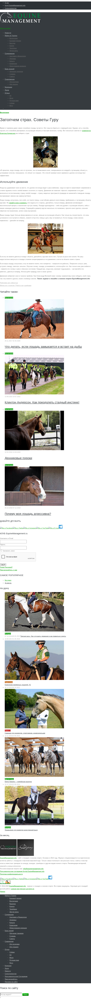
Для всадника (14, 82)
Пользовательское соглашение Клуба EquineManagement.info (22, 871)
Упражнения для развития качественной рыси (21, 830)
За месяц (8, 583)
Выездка (12, 43)
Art (10, 96)
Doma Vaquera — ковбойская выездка (18, 782)
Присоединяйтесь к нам (8, 570)
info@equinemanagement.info (33, 869)
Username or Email (6, 538)
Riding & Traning (11, 36)
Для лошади (13, 84)
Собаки (11, 103)
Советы (12, 76)
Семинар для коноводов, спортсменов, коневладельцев (25, 733)
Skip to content (5, 28)
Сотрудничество (10, 8)
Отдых (7, 93)
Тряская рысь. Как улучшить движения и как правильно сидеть (43, 636)
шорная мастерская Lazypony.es (22, 889)
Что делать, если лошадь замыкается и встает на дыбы (43, 346)
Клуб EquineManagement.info (15, 5)
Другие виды (13, 51)
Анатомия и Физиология (17, 56)
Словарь (12, 74)
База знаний (9, 69)
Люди (7, 90)
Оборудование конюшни (17, 66)
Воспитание (13, 38)
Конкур (11, 46)
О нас (7, 3)
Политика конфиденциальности (11, 874)
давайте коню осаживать (18, 203)
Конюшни (8, 87)
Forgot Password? (6, 567)
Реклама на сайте (11, 982)
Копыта (12, 61)
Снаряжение (10, 79)
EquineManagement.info (8, 858)
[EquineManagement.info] (20, 22)
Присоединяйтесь (11, 979)
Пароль (2, 544)
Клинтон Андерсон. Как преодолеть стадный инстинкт (42, 402)
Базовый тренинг (15, 41)
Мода (11, 98)
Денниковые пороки (18, 458)
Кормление (13, 63)
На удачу (8, 580)
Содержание (10, 53)
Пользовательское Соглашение (16, 976)
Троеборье (13, 48)
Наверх (2, 891)
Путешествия (14, 100)
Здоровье (12, 59)
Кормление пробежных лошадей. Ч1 (18, 685)
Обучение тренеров (16, 71)
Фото (11, 105)
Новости (8, 33)
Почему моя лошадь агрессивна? (28, 513)
